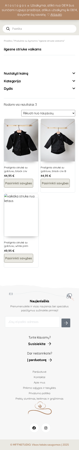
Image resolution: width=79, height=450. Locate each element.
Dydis (8, 89)
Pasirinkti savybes (18, 183)
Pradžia (8, 40)
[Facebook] (34, 428)
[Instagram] (46, 428)
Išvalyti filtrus (17, 63)
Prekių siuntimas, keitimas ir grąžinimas (39, 398)
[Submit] (65, 322)
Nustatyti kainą (16, 73)
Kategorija (12, 81)
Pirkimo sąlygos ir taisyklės (39, 388)
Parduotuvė (39, 371)
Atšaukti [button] (56, 14)
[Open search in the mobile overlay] (39, 28)
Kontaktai (39, 377)
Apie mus (39, 382)
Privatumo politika (39, 393)
